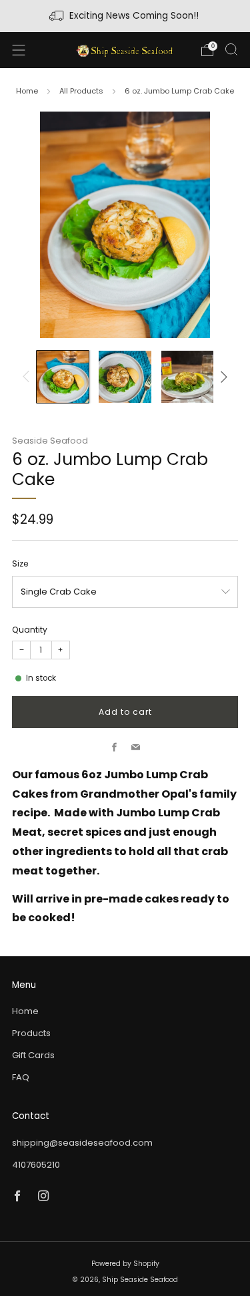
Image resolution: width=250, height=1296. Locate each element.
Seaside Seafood (50, 440)
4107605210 (36, 1164)
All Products (81, 91)
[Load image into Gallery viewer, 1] (62, 376)
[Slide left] (28, 376)
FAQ (20, 1077)
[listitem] (125, 16)
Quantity (29, 629)
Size (20, 563)
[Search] (231, 49)
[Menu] (18, 50)
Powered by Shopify (125, 1264)
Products (31, 1033)
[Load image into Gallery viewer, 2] (124, 376)
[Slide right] (222, 376)
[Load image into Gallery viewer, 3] (187, 376)
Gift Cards (33, 1055)
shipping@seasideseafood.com (82, 1142)
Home (27, 91)
